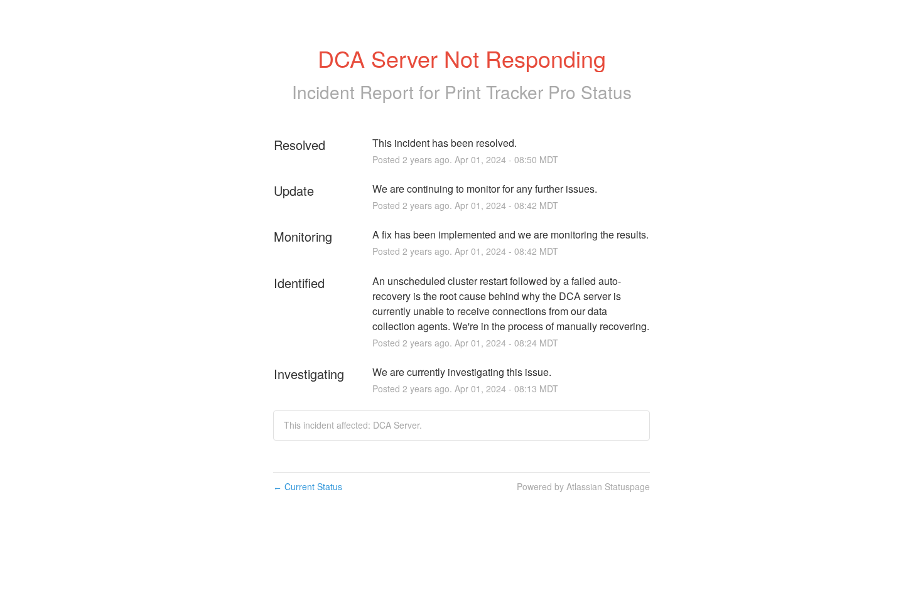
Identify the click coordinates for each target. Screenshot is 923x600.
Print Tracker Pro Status (538, 91)
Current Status (307, 486)
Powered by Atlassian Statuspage (583, 486)
